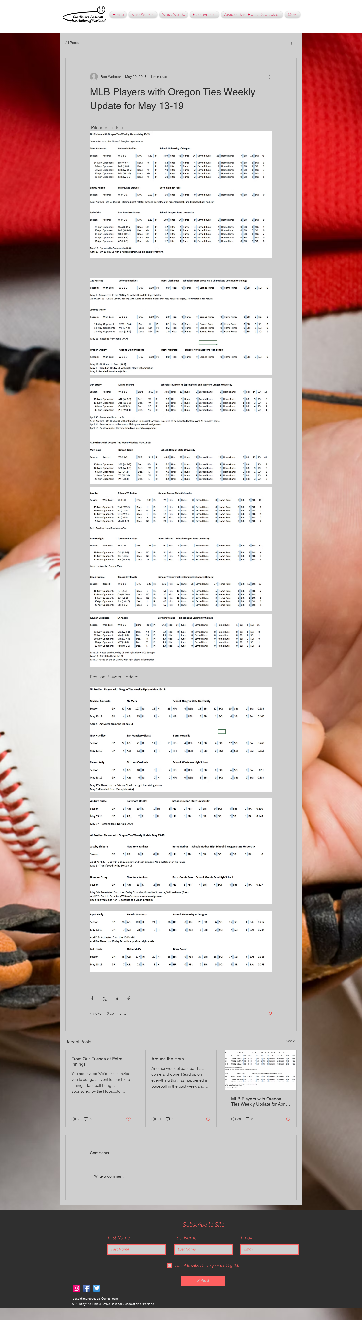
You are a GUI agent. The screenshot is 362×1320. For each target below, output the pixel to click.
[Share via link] (128, 998)
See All (291, 1041)
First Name (119, 1237)
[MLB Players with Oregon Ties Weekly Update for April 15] (260, 1070)
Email (246, 1237)
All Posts (72, 42)
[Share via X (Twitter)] (104, 998)
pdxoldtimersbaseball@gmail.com (95, 1298)
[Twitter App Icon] (96, 1288)
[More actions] (269, 77)
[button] (204, 14)
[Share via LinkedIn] (116, 998)
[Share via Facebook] (92, 998)
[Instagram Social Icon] (76, 1288)
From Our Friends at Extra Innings (96, 1061)
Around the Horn (167, 1058)
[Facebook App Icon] (86, 1288)
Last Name (185, 1237)
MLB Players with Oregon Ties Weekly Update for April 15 (259, 1101)
